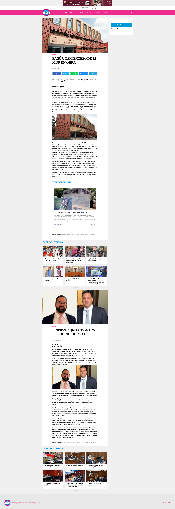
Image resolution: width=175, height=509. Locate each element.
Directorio (20, 502)
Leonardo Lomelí (68, 236)
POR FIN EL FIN (114, 12)
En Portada (38, 502)
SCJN (94, 442)
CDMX (58, 12)
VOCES (76, 12)
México (33, 502)
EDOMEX (64, 12)
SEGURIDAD (99, 12)
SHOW (81, 12)
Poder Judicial (79, 442)
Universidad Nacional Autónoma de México (84, 236)
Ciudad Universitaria (85, 234)
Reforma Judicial (88, 442)
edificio (93, 234)
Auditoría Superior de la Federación (70, 234)
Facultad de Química (57, 236)
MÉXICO (70, 12)
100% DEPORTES (89, 12)
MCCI (67, 442)
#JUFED (63, 442)
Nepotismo (72, 442)
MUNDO (106, 12)
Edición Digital (25, 502)
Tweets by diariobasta (117, 29)
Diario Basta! (14, 502)
